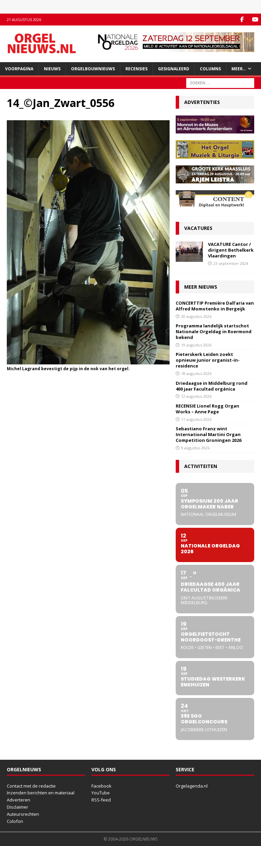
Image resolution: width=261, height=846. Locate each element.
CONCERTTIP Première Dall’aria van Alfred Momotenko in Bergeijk (215, 306)
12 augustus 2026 (196, 396)
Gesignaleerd (173, 69)
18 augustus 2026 (196, 373)
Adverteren (18, 800)
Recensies (136, 69)
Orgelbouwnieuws (93, 69)
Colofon (15, 821)
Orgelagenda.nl (192, 786)
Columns (210, 69)
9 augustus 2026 (195, 447)
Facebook (101, 786)
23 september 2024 (230, 263)
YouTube (100, 793)
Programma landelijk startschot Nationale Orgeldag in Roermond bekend (213, 331)
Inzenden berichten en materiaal (40, 793)
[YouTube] (255, 19)
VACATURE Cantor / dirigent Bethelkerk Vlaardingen (231, 250)
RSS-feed (101, 800)
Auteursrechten (23, 814)
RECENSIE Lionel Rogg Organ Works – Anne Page (207, 409)
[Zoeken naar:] (220, 82)
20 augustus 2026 (196, 316)
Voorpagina (19, 69)
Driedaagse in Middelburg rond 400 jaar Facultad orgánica (211, 386)
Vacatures (198, 228)
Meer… (238, 69)
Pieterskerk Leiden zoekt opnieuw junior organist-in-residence (208, 360)
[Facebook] (242, 19)
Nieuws (52, 69)
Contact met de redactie (31, 786)
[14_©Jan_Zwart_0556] (88, 360)
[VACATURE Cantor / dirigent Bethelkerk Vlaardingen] (189, 251)
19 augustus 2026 (196, 344)
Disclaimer (17, 807)
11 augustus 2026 (196, 419)
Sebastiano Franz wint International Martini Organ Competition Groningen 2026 (208, 434)
